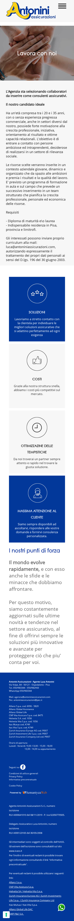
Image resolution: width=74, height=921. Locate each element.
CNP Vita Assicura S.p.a (21, 886)
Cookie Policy (15, 785)
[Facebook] (23, 767)
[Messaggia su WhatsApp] (61, 910)
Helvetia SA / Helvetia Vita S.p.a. (26, 891)
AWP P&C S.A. (16, 913)
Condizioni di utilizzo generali (23, 773)
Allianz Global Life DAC (21, 909)
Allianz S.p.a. (15, 882)
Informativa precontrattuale (23, 779)
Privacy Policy (15, 776)
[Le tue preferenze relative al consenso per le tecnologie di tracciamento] (6, 914)
